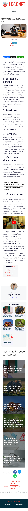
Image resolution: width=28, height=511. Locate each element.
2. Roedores (7, 270)
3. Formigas (7, 272)
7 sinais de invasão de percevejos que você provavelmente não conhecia (7, 343)
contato (10, 501)
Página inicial (11, 491)
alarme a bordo (16, 481)
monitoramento (14, 485)
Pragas (15, 43)
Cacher (13, 266)
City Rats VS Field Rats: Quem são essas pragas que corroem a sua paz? (20, 315)
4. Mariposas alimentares (10, 274)
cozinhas (12, 483)
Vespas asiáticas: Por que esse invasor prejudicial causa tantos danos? (7, 328)
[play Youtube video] (14, 222)
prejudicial (13, 486)
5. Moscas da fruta (9, 275)
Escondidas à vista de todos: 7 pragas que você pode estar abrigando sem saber (8, 315)
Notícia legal (16, 501)
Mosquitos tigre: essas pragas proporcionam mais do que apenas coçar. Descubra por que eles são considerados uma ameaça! (20, 329)
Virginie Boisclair (14, 295)
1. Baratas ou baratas (9, 269)
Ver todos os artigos (14, 297)
